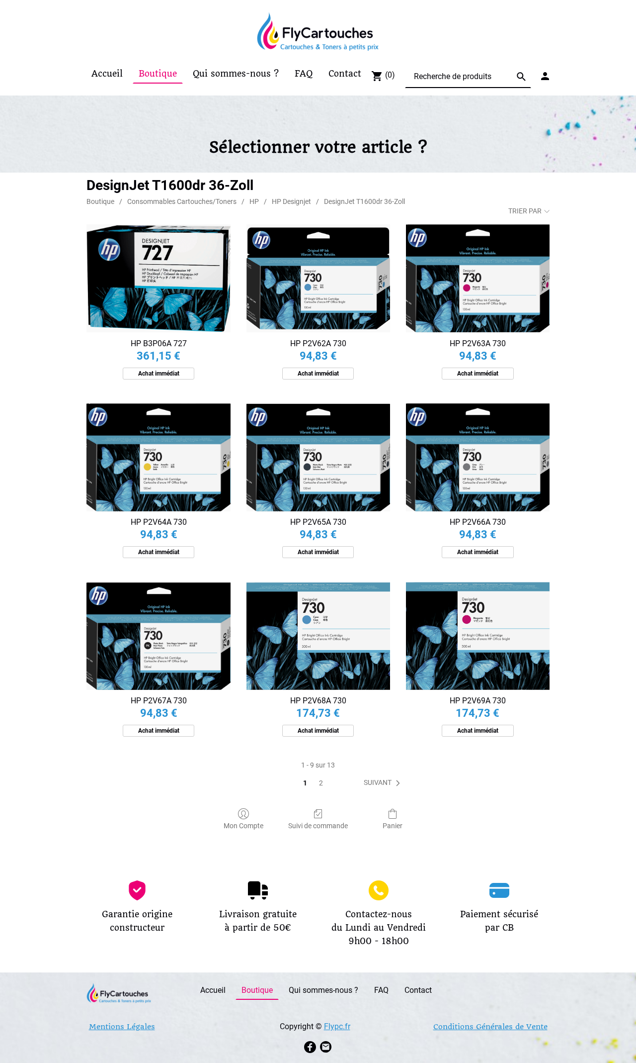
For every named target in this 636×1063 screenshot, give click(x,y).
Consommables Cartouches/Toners (182, 201)
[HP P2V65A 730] (318, 457)
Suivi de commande (318, 826)
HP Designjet (291, 201)
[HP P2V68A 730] (318, 636)
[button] (384, 783)
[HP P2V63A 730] (478, 278)
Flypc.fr (337, 1026)
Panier (392, 826)
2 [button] (321, 783)
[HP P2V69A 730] (478, 636)
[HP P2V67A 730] (158, 636)
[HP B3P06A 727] (158, 278)
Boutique (100, 201)
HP (254, 201)
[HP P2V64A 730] (158, 457)
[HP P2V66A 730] (478, 457)
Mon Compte (243, 826)
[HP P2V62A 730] (318, 278)
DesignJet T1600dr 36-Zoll (364, 201)
